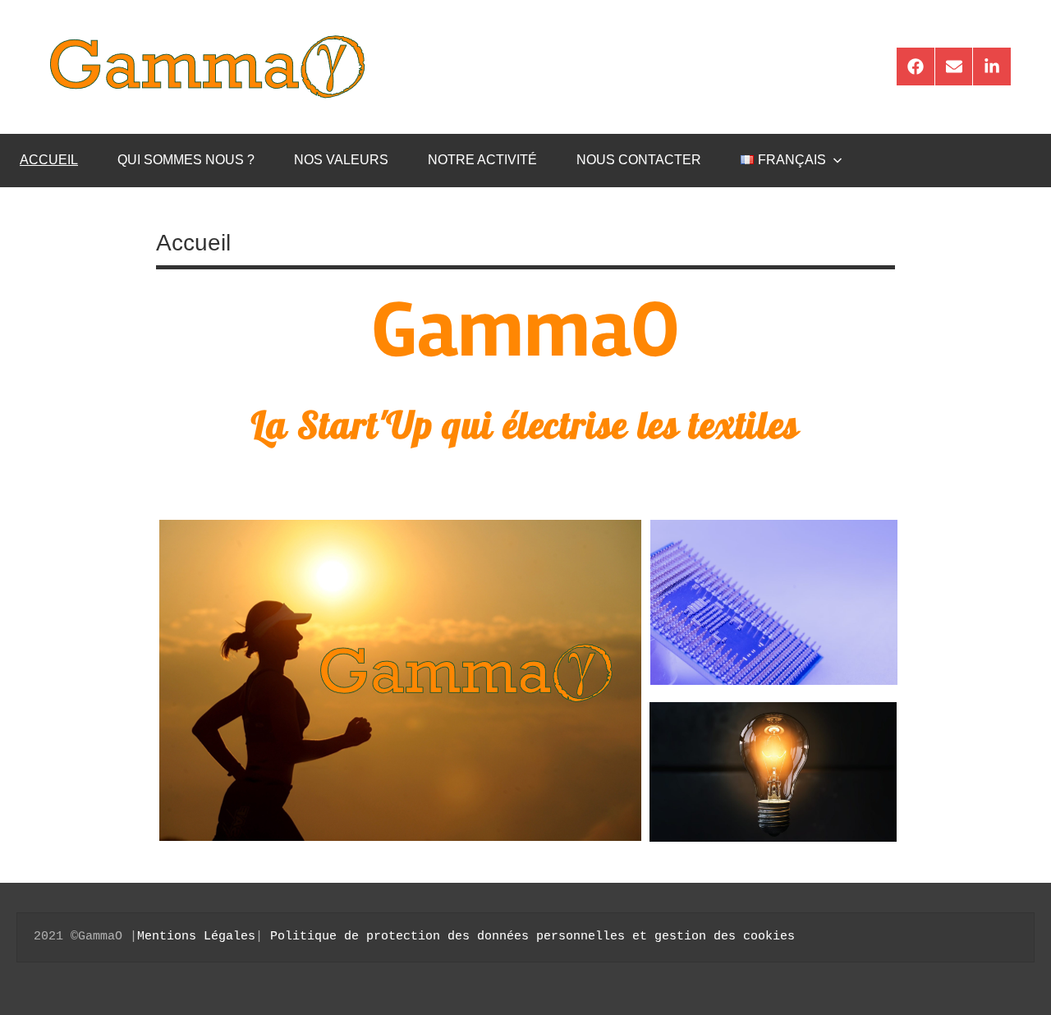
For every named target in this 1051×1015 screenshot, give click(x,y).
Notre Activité (482, 160)
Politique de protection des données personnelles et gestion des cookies (532, 937)
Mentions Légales (196, 937)
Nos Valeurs (341, 160)
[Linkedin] (992, 66)
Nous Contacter (638, 160)
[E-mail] (954, 66)
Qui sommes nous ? (186, 160)
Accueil (49, 160)
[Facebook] (915, 66)
